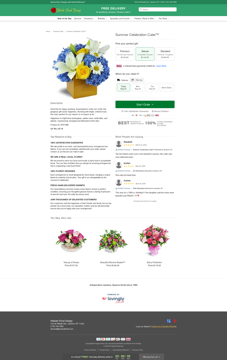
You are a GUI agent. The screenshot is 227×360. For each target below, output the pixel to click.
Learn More (161, 65)
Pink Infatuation (139, 188)
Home (48, 31)
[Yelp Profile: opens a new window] (175, 321)
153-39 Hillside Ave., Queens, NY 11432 (67, 323)
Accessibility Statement (121, 350)
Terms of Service (90, 350)
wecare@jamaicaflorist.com (61, 329)
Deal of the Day (64, 18)
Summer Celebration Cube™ (143, 149)
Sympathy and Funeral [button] (120, 18)
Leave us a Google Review (164, 326)
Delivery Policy (137, 350)
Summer (77, 18)
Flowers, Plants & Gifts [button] (144, 18)
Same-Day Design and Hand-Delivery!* (68, 2)
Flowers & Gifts (58, 31)
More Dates (166, 87)
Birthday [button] (101, 18)
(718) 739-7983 (56, 326)
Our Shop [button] (163, 18)
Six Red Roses (138, 171)
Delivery (124, 80)
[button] (220, 349)
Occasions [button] (88, 18)
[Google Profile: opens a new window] (169, 321)
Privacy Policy (104, 350)
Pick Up (139, 80)
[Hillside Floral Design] (69, 10)
